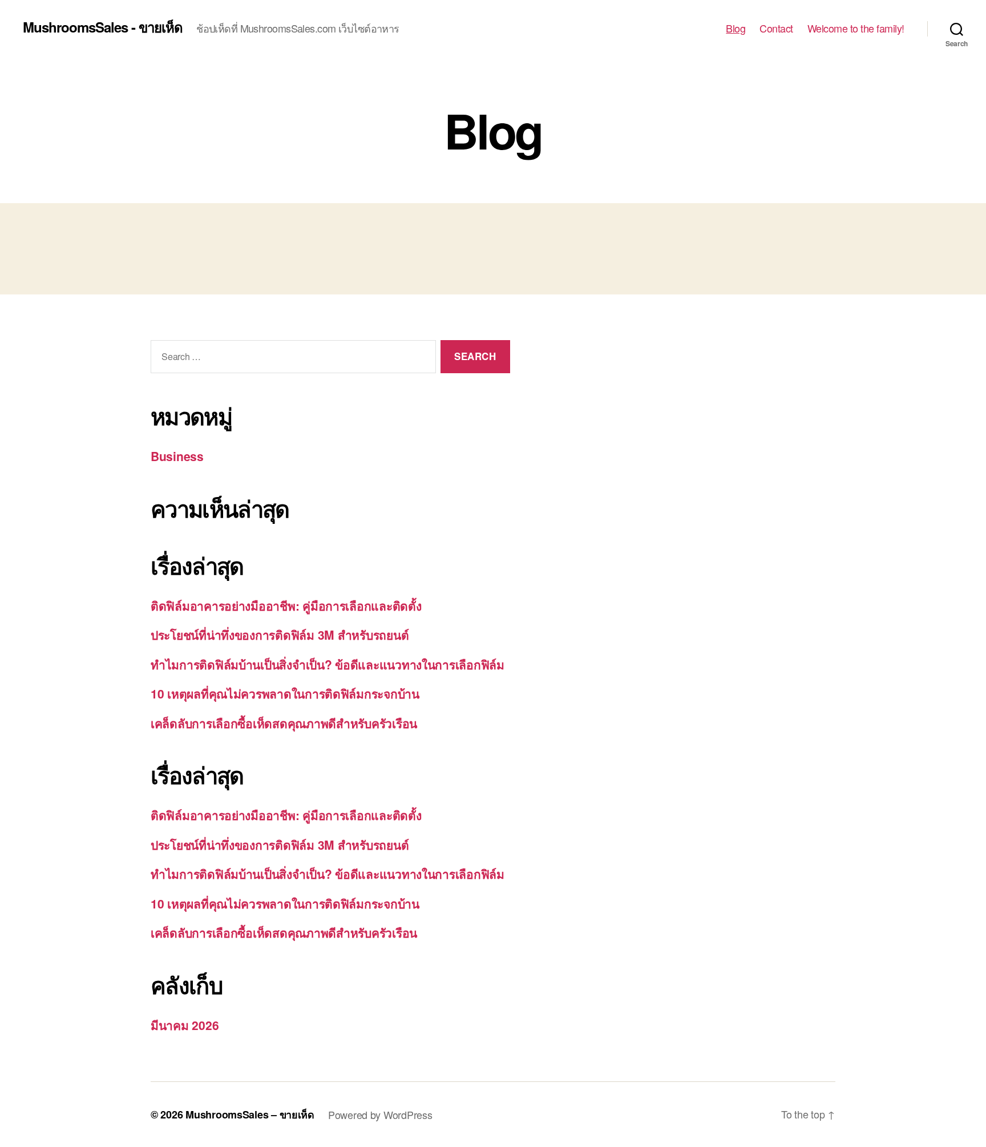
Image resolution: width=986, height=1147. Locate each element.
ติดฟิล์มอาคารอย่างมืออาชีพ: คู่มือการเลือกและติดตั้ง (286, 605)
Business (177, 456)
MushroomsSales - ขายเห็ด (103, 27)
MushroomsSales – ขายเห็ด (249, 1114)
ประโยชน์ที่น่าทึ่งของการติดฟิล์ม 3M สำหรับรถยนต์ (280, 634)
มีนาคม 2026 (185, 1024)
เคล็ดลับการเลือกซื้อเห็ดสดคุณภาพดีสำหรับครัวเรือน (284, 723)
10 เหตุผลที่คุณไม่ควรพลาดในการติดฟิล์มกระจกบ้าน (285, 693)
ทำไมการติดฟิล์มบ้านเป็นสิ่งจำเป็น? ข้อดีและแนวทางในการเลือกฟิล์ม (327, 664)
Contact (776, 28)
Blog (735, 28)
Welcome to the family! (855, 28)
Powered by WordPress (380, 1114)
